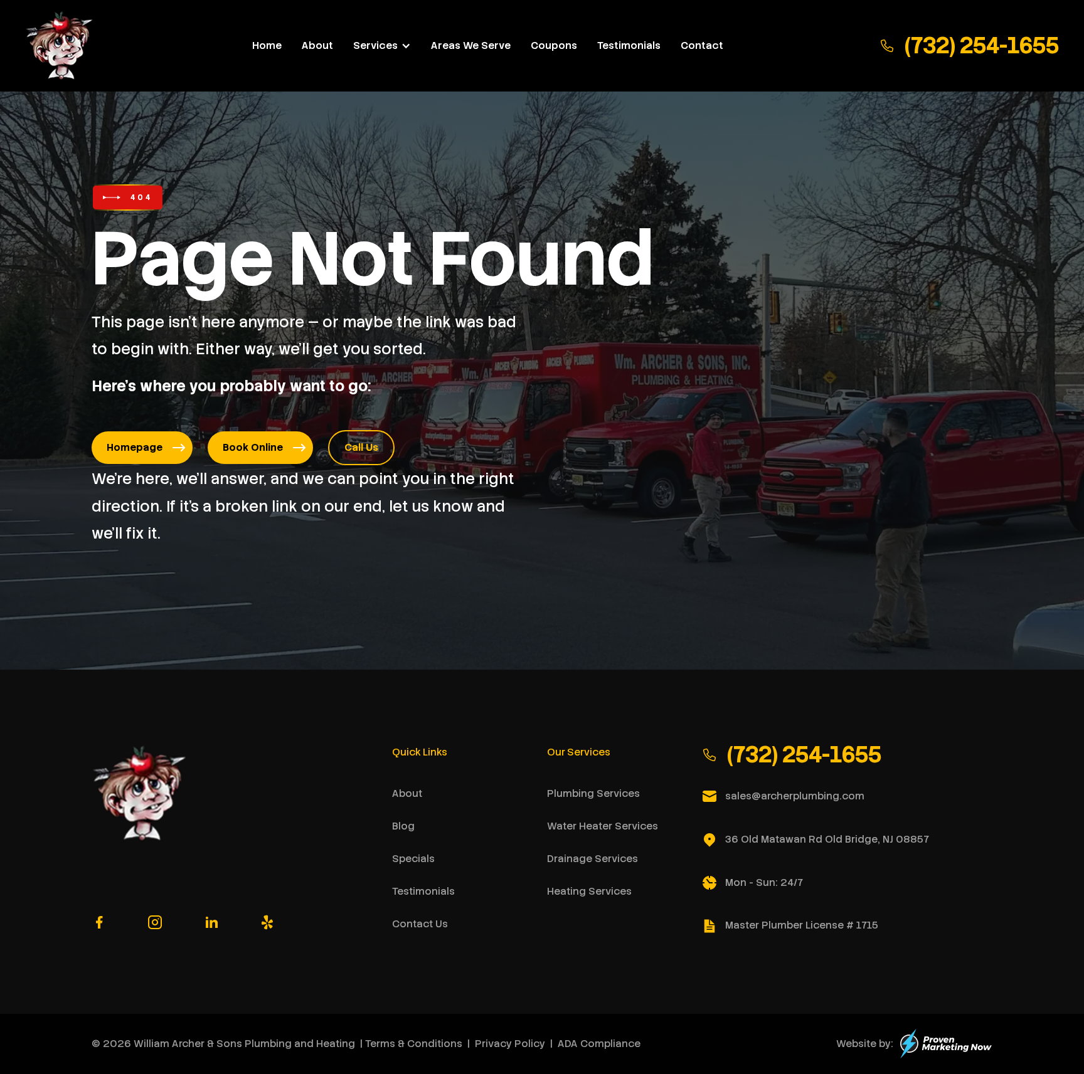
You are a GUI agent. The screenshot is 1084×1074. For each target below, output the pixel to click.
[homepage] (60, 46)
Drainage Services (592, 858)
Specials (413, 858)
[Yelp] (267, 922)
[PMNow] (946, 1043)
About (317, 45)
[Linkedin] (211, 922)
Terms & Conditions (413, 1043)
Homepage (134, 447)
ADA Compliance (599, 1043)
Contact (702, 45)
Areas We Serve (471, 45)
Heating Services (589, 891)
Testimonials (629, 45)
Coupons (554, 45)
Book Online (253, 447)
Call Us (361, 447)
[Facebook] (99, 922)
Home (267, 45)
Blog (403, 826)
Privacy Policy (510, 1043)
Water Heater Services (602, 826)
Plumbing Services (593, 793)
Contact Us (420, 923)
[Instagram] (154, 922)
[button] (382, 45)
